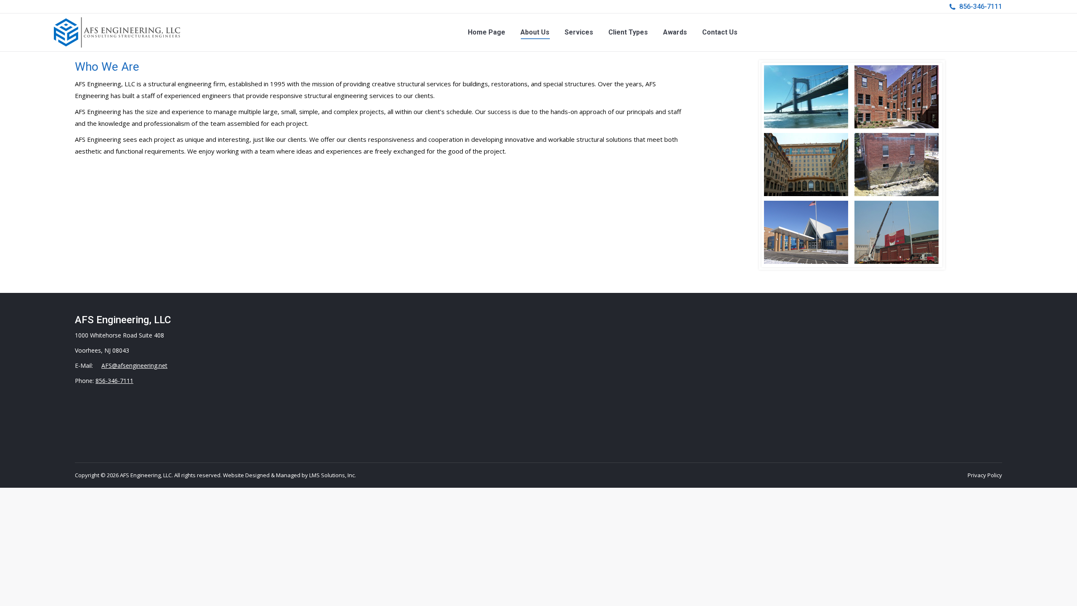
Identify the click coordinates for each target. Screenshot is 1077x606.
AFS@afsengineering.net (134, 365)
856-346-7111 (980, 7)
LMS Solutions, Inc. (332, 475)
